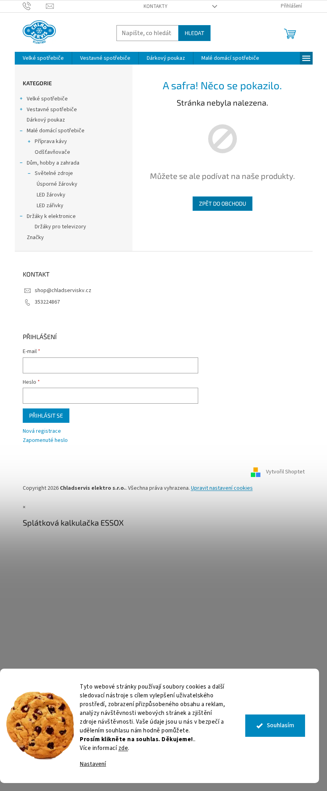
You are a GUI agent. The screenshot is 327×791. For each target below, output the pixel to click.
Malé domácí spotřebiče (56, 131)
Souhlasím (280, 725)
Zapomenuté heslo (45, 440)
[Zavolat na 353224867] (34, 6)
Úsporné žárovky (57, 184)
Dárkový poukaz (46, 120)
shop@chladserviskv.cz (63, 290)
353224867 (47, 302)
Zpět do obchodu (222, 203)
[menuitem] (43, 58)
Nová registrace (42, 431)
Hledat (194, 32)
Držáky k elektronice (51, 216)
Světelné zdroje (54, 173)
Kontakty (155, 6)
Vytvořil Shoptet (285, 472)
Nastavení (93, 764)
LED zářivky (50, 206)
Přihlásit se (46, 415)
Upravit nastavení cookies (222, 488)
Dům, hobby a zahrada (53, 163)
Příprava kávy (51, 141)
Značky (35, 237)
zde (123, 748)
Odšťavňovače (52, 152)
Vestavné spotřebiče (52, 110)
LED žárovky (51, 195)
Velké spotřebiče (47, 99)
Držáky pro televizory (60, 227)
